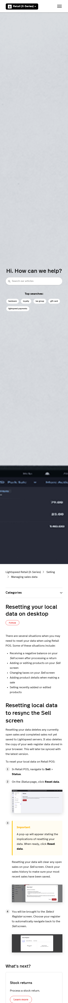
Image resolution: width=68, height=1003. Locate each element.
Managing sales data (24, 577)
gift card (54, 301)
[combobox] (34, 281)
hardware (12, 301)
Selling (50, 572)
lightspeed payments (17, 309)
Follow (12, 623)
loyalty (26, 301)
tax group (40, 301)
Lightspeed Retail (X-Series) (23, 572)
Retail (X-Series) (23, 6)
